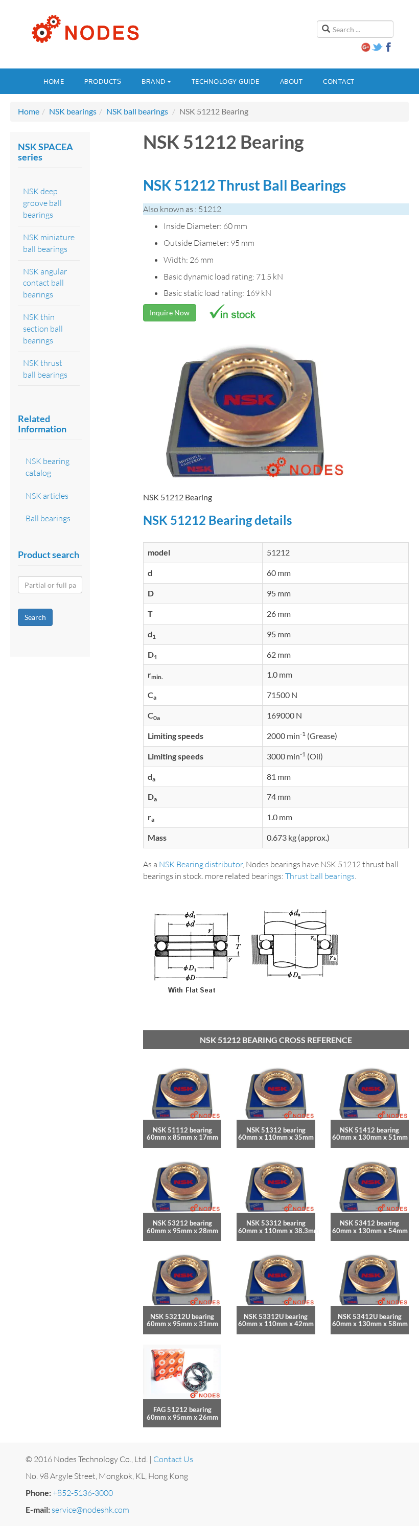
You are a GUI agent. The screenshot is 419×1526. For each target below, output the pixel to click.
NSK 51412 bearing (369, 1130)
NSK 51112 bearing (182, 1130)
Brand (154, 81)
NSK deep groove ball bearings (42, 203)
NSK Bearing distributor (201, 864)
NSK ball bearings (137, 111)
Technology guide (226, 81)
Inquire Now (170, 312)
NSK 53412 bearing (369, 1223)
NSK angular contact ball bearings (45, 283)
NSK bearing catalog (47, 467)
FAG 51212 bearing (182, 1409)
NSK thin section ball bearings (43, 328)
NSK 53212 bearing (182, 1223)
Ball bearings (48, 518)
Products (102, 81)
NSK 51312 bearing (276, 1130)
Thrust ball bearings (320, 876)
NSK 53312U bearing (276, 1316)
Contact (339, 81)
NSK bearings (73, 111)
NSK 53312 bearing (276, 1223)
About (291, 81)
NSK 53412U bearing (370, 1316)
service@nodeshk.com (90, 1510)
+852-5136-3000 (83, 1493)
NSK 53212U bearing (182, 1316)
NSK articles (47, 496)
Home (53, 81)
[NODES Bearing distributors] (84, 29)
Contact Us (173, 1459)
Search (35, 617)
